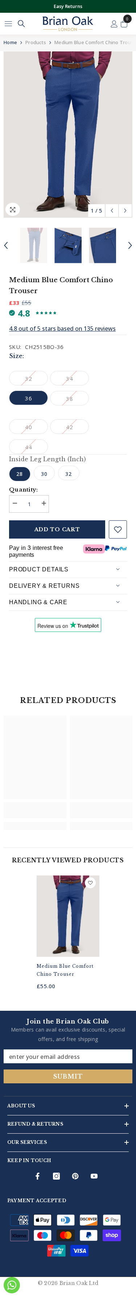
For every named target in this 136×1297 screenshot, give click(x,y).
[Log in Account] (114, 23)
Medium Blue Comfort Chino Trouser (65, 970)
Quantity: (23, 489)
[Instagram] (56, 1176)
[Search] (21, 23)
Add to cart (57, 529)
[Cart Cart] (124, 23)
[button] (112, 210)
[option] (68, 6)
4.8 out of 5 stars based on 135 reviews (62, 329)
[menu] (8, 23)
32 (68, 473)
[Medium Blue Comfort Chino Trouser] (68, 915)
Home (10, 42)
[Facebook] (37, 1176)
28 (19, 473)
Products (35, 42)
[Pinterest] (75, 1176)
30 (44, 473)
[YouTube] (94, 1176)
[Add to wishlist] (118, 529)
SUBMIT (68, 1076)
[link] (35, 810)
